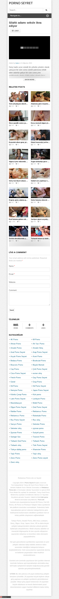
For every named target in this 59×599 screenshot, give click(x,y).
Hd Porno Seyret (39, 386)
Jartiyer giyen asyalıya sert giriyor (44, 219)
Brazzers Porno (17, 365)
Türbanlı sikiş (16, 445)
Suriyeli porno (38, 433)
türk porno (44, 497)
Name (11, 266)
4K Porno (14, 339)
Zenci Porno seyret (40, 458)
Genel (13, 382)
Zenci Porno (15, 458)
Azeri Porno (37, 356)
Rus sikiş (36, 420)
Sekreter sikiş (16, 428)
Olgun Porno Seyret (18, 407)
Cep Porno (15, 369)
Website (12, 282)
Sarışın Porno (16, 424)
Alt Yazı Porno (38, 344)
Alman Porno (16, 344)
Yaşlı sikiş (37, 454)
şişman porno (38, 428)
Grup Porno (37, 382)
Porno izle (41, 499)
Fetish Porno (16, 378)
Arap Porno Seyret (40, 352)
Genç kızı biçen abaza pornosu (21, 181)
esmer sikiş (37, 373)
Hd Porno (14, 386)
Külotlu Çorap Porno (18, 394)
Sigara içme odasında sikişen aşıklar (23, 162)
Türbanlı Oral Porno (18, 441)
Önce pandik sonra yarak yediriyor (22, 123)
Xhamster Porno (39, 449)
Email (11, 274)
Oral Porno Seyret (40, 407)
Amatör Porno (16, 348)
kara (17, 63)
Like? (17, 31)
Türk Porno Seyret (40, 445)
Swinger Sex (16, 437)
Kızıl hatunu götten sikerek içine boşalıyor (25, 219)
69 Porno (36, 339)
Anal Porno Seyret (18, 352)
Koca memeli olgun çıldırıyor (42, 123)
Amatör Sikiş (38, 348)
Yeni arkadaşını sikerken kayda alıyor (23, 104)
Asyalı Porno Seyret (19, 356)
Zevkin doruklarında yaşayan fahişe (23, 239)
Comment (13, 290)
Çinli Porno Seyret (40, 369)
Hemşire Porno (16, 390)
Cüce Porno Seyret (18, 373)
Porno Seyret (21, 3)
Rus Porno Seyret (18, 420)
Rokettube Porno (39, 416)
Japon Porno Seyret (41, 390)
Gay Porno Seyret (40, 378)
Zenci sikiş (15, 462)
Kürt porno (37, 394)
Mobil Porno (37, 403)
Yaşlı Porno (15, 454)
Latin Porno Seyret (18, 399)
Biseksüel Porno (39, 361)
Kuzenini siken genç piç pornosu (21, 142)
